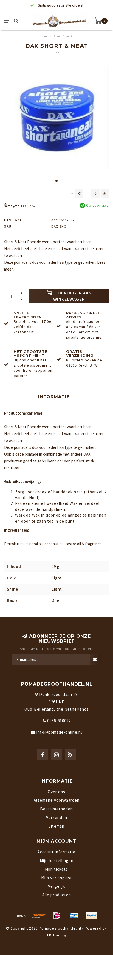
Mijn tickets (56, 869)
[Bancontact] (74, 916)
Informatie (54, 396)
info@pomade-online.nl (59, 732)
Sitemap (56, 826)
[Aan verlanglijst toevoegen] (95, 193)
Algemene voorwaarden (57, 800)
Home (43, 36)
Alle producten (56, 894)
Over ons (56, 791)
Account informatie (56, 851)
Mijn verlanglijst (56, 877)
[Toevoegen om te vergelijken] (105, 193)
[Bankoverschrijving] (21, 916)
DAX (56, 53)
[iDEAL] (56, 916)
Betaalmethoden (56, 809)
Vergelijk (56, 886)
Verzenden (56, 817)
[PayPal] (91, 916)
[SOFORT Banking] (39, 916)
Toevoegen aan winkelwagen (72, 296)
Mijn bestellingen (57, 860)
